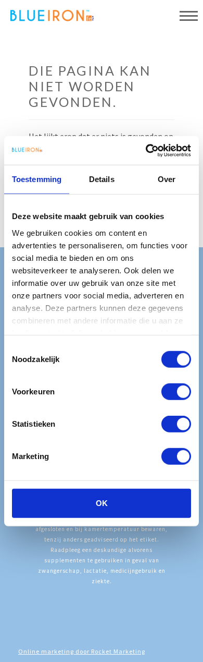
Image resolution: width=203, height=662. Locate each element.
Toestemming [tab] (36, 179)
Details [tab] (102, 179)
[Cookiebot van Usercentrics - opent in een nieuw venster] (146, 150)
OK (102, 503)
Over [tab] (166, 179)
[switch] (176, 391)
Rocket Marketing (118, 651)
